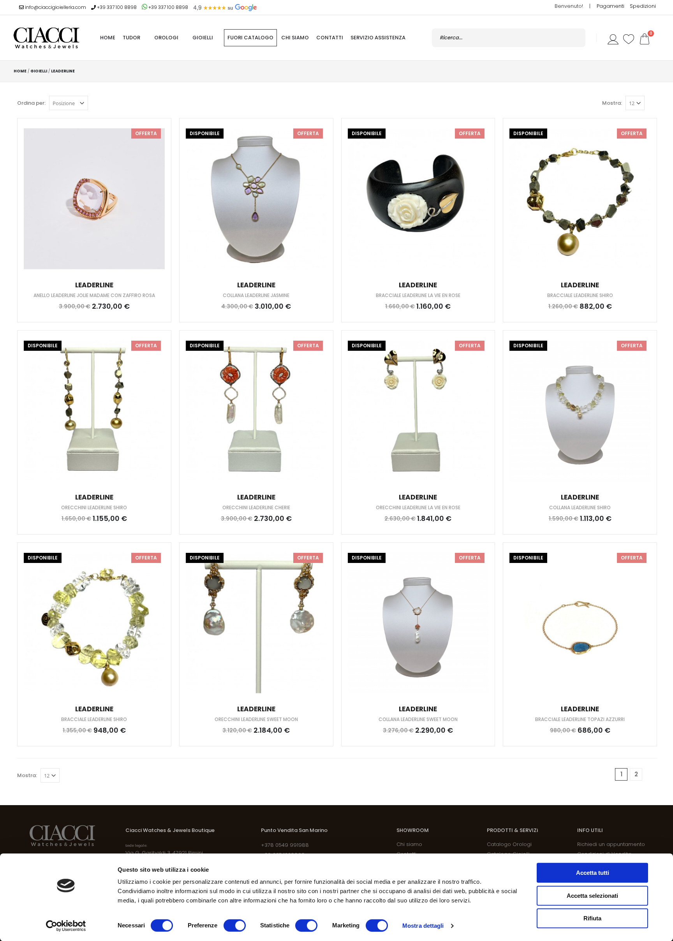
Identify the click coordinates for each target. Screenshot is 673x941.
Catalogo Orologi (509, 844)
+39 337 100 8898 (116, 7)
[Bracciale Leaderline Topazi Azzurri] (579, 623)
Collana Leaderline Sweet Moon (418, 719)
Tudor (131, 37)
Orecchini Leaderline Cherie (256, 507)
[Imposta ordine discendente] (93, 103)
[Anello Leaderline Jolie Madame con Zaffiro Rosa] (94, 199)
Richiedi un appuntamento (611, 844)
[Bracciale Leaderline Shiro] (579, 199)
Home (20, 71)
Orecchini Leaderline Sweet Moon (256, 719)
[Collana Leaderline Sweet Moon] (418, 623)
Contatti (329, 37)
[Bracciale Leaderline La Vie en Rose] (418, 199)
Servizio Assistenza (378, 37)
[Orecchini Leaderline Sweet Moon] (256, 623)
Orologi (166, 37)
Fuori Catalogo (250, 37)
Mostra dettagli (423, 925)
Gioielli (202, 37)
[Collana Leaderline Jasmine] (256, 199)
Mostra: (612, 103)
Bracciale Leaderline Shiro (580, 295)
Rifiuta (592, 918)
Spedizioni (643, 6)
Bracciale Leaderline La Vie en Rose (418, 295)
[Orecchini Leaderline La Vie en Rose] (418, 411)
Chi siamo (295, 37)
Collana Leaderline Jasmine (256, 295)
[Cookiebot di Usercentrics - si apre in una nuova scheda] (66, 926)
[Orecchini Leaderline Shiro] (94, 411)
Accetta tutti (592, 872)
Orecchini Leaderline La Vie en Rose (418, 507)
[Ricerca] (575, 37)
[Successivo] (651, 774)
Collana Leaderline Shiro (580, 507)
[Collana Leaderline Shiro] (579, 411)
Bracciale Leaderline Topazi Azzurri (580, 719)
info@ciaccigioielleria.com (55, 7)
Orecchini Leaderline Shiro (94, 507)
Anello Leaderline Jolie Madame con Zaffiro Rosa (94, 295)
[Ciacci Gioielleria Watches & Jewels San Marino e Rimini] (46, 38)
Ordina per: (31, 103)
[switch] (235, 925)
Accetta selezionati (592, 895)
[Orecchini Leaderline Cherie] (256, 411)
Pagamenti (611, 6)
